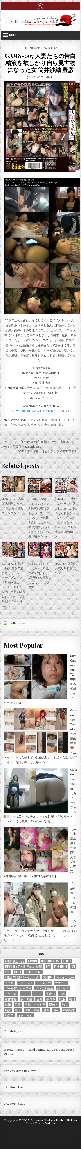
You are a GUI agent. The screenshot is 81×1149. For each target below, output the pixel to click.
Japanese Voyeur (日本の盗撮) (23, 966)
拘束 (62, 999)
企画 (62, 993)
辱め (56, 1010)
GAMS (24, 420)
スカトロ (11, 993)
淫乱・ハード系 (35, 1004)
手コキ (50, 999)
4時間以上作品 (14, 961)
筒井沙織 (44, 424)
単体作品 (23, 424)
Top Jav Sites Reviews (20, 1071)
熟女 (33, 424)
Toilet (17, 972)
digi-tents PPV (50, 961)
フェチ (25, 993)
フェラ (38, 993)
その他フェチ (65, 977)
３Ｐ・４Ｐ (25, 1015)
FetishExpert (13, 1031)
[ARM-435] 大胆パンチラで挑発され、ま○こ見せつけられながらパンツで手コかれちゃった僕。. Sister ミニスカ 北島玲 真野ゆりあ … (66, 517)
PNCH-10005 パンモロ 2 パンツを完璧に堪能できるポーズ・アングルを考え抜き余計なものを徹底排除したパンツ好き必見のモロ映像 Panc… (39, 517)
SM (73, 966)
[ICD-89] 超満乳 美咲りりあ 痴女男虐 (67, 568)
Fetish (67, 961)
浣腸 (18, 1004)
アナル (9, 983)
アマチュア (25, 983)
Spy (7, 972)
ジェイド (63, 988)
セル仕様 (55, 420)
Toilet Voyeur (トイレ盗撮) (22, 977)
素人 (18, 1010)
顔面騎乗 (69, 1010)
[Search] (40, 6)
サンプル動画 (38, 420)
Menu (12, 35)
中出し (66, 420)
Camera (32, 961)
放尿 (8, 1004)
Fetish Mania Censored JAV (41, 47)
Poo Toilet (60, 966)
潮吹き (53, 1004)
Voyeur (47, 977)
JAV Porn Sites (14, 1103)
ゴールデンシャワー (18, 988)
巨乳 (39, 999)
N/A (48, 966)
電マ (61, 424)
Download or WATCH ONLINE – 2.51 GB (40, 410)
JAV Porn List (13, 1087)
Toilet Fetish (33, 972)
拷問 (72, 999)
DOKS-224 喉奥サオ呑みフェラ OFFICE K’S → (49, 451)
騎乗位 (9, 1015)
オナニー (61, 983)
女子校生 (26, 999)
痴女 (8, 1010)
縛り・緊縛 (32, 1010)
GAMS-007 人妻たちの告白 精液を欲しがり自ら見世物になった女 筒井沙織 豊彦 (40, 62)
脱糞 (46, 1010)
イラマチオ (43, 983)
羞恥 (54, 424)
